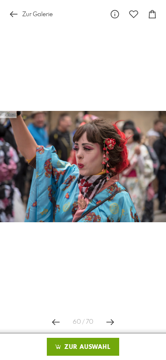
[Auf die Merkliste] (134, 14)
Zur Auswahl (86, 347)
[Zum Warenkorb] (152, 14)
